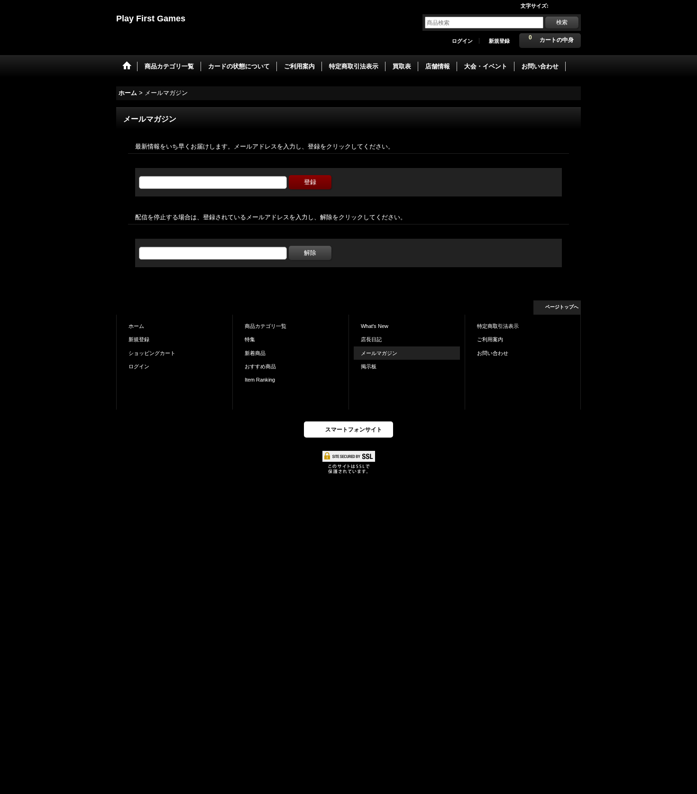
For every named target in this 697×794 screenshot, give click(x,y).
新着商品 (255, 353)
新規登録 (499, 41)
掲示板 (368, 366)
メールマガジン (379, 353)
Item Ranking (260, 380)
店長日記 (371, 339)
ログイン (462, 41)
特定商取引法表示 (498, 326)
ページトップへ (561, 306)
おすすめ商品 (260, 366)
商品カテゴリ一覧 (265, 326)
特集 (250, 339)
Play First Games (150, 18)
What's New (374, 326)
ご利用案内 (490, 339)
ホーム (136, 326)
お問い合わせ (492, 353)
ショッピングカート (151, 353)
